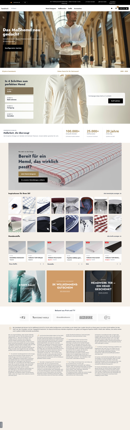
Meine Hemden (91, 1)
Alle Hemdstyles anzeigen (112, 193)
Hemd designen (51, 9)
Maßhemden (62, 9)
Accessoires (78, 9)
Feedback (1, 424)
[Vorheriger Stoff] (40, 264)
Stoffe (70, 9)
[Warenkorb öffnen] (116, 8)
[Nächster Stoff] (43, 264)
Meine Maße (103, 1)
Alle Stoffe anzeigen (113, 236)
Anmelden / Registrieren (112, 2)
